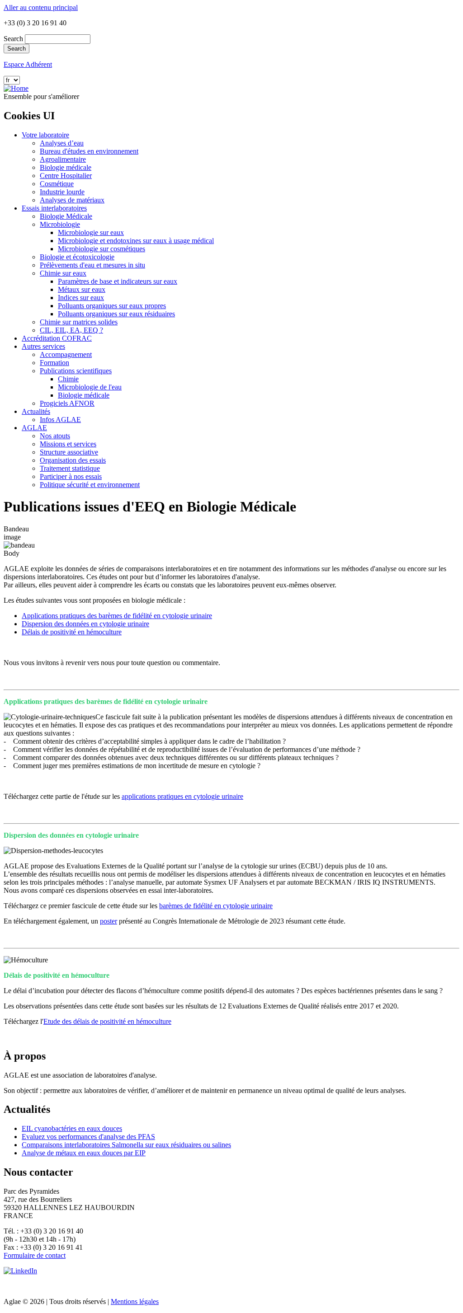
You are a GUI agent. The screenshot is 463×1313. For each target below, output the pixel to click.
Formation (54, 362)
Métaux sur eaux (81, 289)
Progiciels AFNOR (67, 403)
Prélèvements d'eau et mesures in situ (92, 265)
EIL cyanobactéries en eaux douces (72, 1128)
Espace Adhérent (28, 64)
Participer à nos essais (71, 476)
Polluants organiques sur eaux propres (112, 305)
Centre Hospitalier (66, 175)
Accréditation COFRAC (57, 338)
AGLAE (34, 427)
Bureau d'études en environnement (89, 151)
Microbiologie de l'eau (90, 387)
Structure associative (69, 452)
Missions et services (68, 444)
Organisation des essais (73, 460)
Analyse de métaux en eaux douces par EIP (84, 1153)
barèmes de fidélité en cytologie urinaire (216, 906)
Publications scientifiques (76, 371)
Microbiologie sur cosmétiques (101, 249)
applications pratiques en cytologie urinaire (182, 796)
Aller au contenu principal (41, 7)
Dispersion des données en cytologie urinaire (85, 624)
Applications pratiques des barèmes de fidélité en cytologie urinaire (117, 615)
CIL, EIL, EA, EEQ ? (71, 330)
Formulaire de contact (35, 1255)
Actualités (36, 411)
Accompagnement (66, 354)
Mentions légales (135, 1301)
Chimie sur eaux (63, 273)
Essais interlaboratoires (54, 208)
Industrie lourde (62, 192)
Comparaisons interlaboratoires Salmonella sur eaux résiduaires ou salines (126, 1145)
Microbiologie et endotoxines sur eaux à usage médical (136, 240)
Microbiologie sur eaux (91, 232)
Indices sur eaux (81, 297)
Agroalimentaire (63, 159)
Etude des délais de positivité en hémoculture (107, 1021)
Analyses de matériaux (72, 200)
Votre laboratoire (45, 135)
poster (108, 921)
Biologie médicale (65, 167)
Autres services (43, 346)
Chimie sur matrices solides (79, 322)
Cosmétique (57, 184)
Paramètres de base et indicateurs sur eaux (117, 281)
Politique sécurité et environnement (90, 484)
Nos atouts (55, 436)
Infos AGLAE (60, 419)
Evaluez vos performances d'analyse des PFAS (88, 1136)
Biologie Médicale (66, 216)
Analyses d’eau (62, 143)
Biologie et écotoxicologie (77, 257)
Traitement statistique (70, 468)
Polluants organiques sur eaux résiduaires (116, 314)
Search (13, 38)
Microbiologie (60, 224)
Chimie (68, 379)
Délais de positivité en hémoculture (72, 632)
